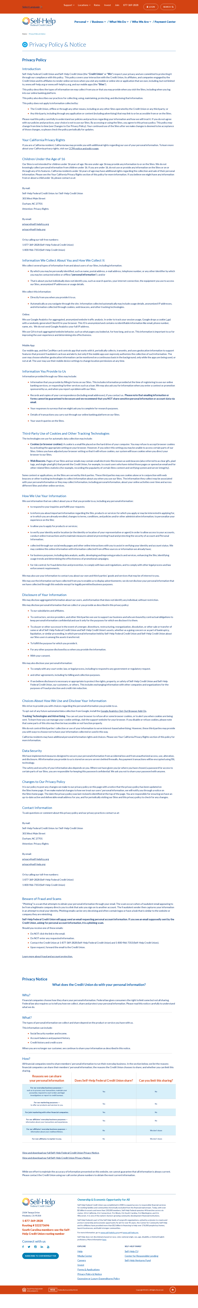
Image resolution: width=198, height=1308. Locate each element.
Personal (80, 21)
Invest (107, 5)
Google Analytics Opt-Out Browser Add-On (123, 710)
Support (68, 5)
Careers (81, 1260)
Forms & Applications (88, 1269)
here (104, 1239)
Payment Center (165, 21)
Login (152, 7)
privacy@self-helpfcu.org (35, 224)
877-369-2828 (130, 5)
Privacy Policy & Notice (37, 34)
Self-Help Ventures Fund (138, 1260)
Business (97, 21)
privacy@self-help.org (33, 229)
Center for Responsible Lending (141, 1255)
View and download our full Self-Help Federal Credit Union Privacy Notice (60, 1152)
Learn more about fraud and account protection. (47, 956)
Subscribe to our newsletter (40, 1256)
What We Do (117, 21)
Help (80, 1251)
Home (24, 34)
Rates (97, 5)
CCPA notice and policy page (84, 148)
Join (117, 5)
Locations (83, 5)
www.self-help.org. (131, 1232)
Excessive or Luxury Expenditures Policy (98, 1278)
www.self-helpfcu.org (110, 1232)
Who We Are (140, 21)
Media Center (84, 1255)
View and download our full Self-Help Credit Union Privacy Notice (56, 1157)
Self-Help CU (131, 1251)
